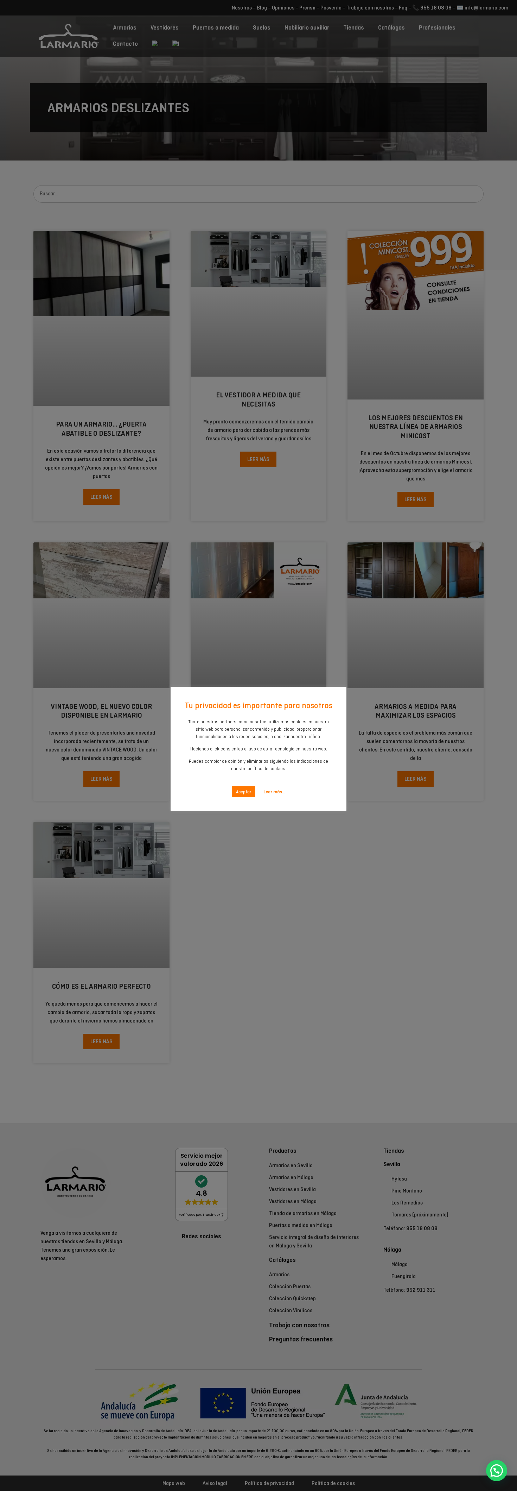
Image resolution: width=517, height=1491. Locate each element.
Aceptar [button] (243, 791)
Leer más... (274, 792)
